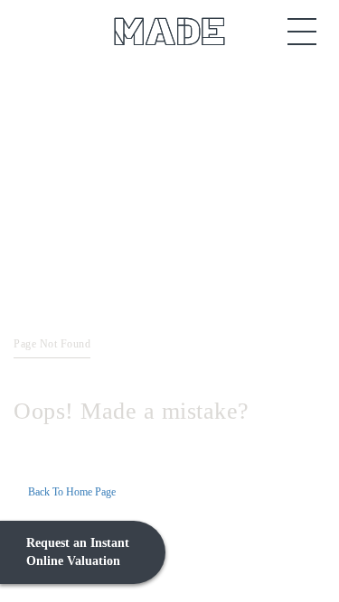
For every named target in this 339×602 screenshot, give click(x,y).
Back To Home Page (72, 492)
